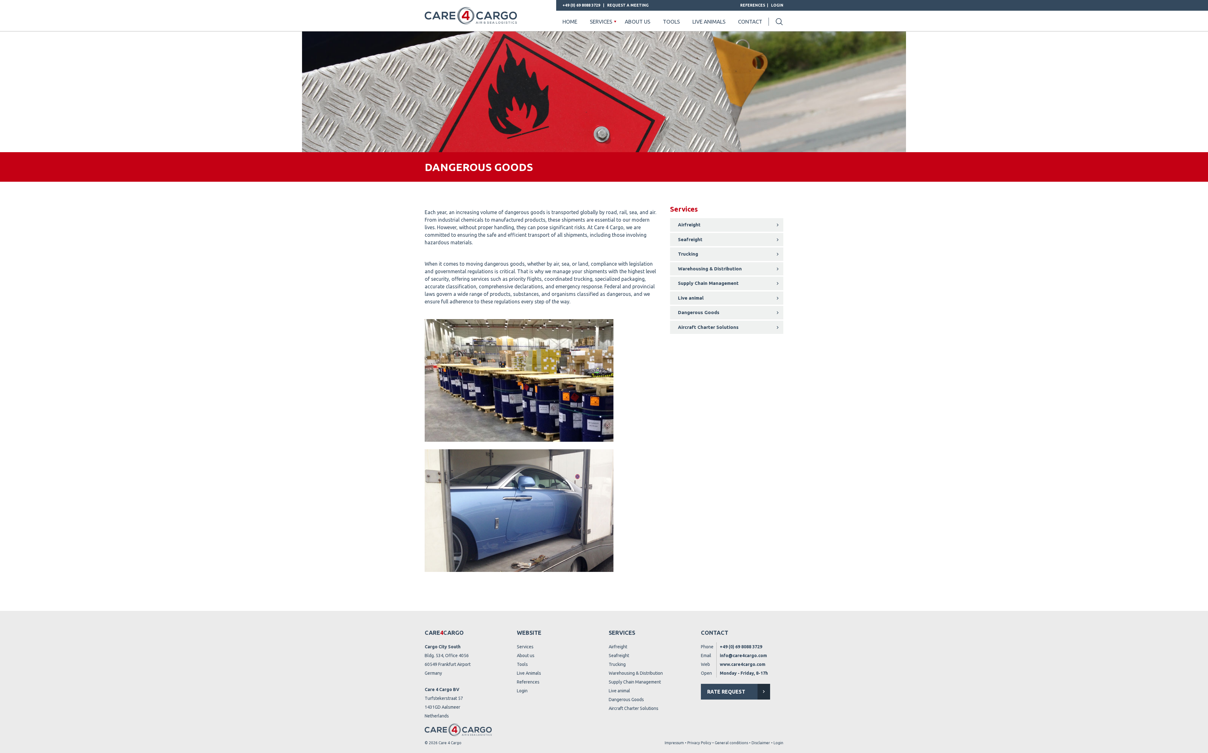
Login (777, 5)
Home (569, 22)
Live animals (708, 22)
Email (706, 655)
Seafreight (690, 239)
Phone (707, 646)
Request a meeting (628, 5)
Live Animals (529, 673)
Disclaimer (761, 743)
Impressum (674, 743)
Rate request (726, 692)
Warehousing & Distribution (710, 268)
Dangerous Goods (698, 312)
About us (637, 22)
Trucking (688, 254)
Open (706, 673)
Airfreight (689, 224)
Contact (750, 22)
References (752, 5)
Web (705, 664)
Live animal (691, 298)
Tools (671, 22)
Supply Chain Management (708, 283)
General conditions (731, 743)
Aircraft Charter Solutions (708, 327)
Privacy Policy (699, 743)
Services (601, 22)
